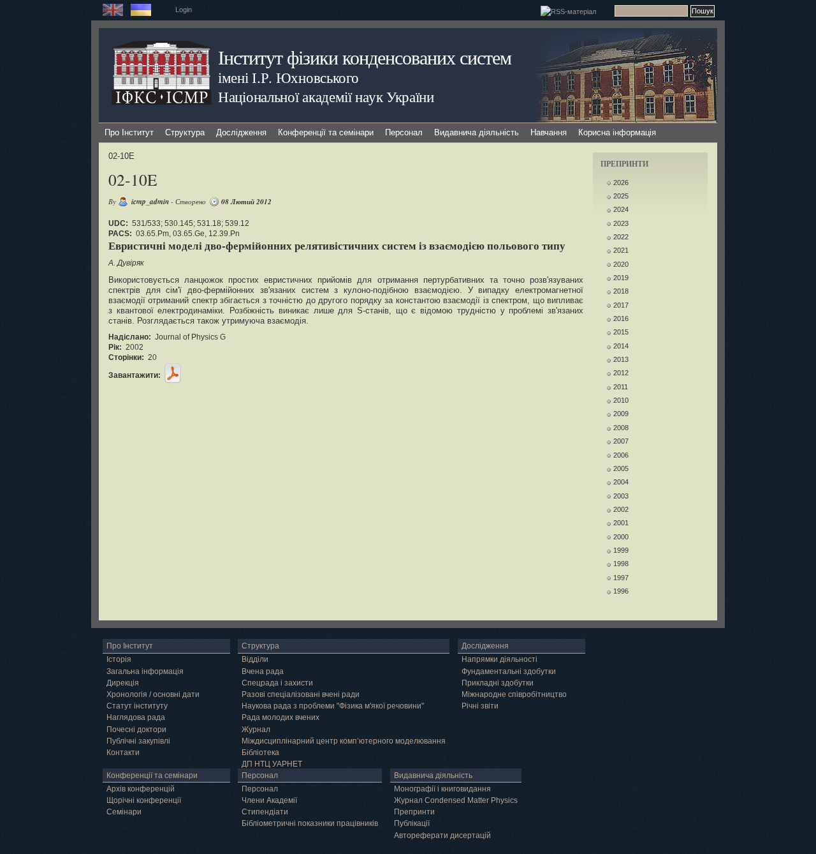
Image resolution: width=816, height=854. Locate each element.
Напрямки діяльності (499, 659)
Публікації (412, 823)
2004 (621, 482)
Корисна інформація (617, 132)
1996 (621, 591)
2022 (621, 237)
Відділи (255, 659)
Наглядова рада (135, 717)
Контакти (123, 752)
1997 (621, 577)
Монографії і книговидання (442, 788)
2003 (621, 496)
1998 (621, 563)
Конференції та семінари (326, 132)
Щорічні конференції (143, 800)
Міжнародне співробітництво (514, 694)
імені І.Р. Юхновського (288, 77)
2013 (621, 359)
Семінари (124, 811)
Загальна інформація (145, 671)
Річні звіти (480, 705)
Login (183, 9)
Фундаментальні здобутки (509, 671)
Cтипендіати (265, 811)
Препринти (414, 811)
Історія (118, 659)
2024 (621, 209)
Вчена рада (263, 671)
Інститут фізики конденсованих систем (364, 57)
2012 (621, 373)
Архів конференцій (140, 788)
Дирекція (122, 682)
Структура (185, 132)
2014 (621, 346)
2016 (621, 318)
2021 (621, 250)
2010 (621, 400)
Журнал (256, 729)
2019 (621, 277)
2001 (621, 523)
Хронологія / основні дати (153, 694)
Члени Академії (269, 800)
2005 (621, 468)
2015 (621, 332)
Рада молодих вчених (280, 717)
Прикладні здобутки (498, 682)
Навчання (548, 132)
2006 (621, 455)
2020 (621, 264)
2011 (620, 387)
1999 (621, 550)
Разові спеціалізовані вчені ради (301, 694)
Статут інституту (137, 705)
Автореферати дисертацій (442, 835)
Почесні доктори (136, 729)
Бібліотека (260, 752)
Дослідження (241, 132)
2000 (621, 537)
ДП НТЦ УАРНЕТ (272, 764)
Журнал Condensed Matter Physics (456, 800)
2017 (621, 305)
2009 (621, 413)
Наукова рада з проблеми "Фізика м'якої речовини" (333, 705)
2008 (621, 427)
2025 (621, 196)
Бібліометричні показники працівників (310, 823)
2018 (621, 291)
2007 (621, 441)
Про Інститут (129, 132)
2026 (621, 182)
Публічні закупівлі (138, 741)
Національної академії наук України (326, 96)
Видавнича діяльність (476, 132)
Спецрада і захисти (277, 682)
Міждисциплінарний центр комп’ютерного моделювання (344, 741)
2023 (621, 223)
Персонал (404, 132)
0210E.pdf (173, 373)
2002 (621, 509)
